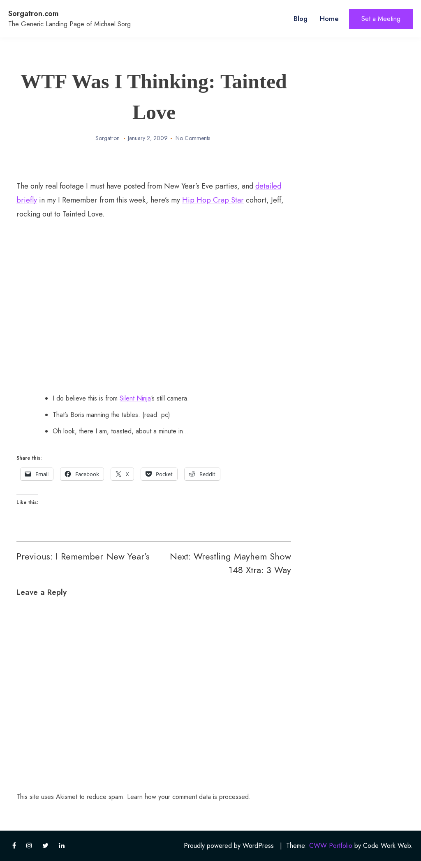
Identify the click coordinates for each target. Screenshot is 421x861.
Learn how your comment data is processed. (189, 796)
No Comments (193, 138)
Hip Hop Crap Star (213, 200)
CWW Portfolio (330, 845)
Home (329, 18)
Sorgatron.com (33, 13)
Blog (301, 18)
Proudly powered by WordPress (229, 845)
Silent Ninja (135, 398)
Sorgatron (107, 138)
